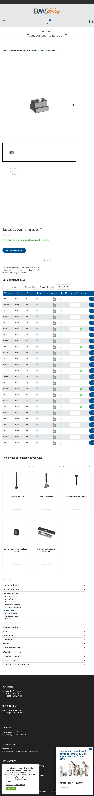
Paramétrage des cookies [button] (15, 785)
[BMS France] (47, 11)
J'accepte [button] (10, 788)
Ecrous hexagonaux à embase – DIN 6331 (16, 550)
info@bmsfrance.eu (14, 710)
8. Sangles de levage (11, 616)
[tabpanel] (39, 105)
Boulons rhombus (46, 496)
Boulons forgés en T (16, 496)
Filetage (28, 287)
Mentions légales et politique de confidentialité (20, 751)
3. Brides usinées (10, 602)
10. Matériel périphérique (10, 627)
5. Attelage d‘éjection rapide (13, 607)
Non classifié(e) (7, 635)
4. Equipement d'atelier (10, 660)
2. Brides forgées (9, 599)
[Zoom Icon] (39, 105)
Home (44, 31)
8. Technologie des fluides (11, 589)
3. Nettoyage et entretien (10, 656)
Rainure (43, 287)
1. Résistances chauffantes (11, 648)
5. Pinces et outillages (10, 585)
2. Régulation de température (12, 652)
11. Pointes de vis (8, 639)
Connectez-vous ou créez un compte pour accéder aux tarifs (25, 240)
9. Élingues (7, 619)
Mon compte (7, 749)
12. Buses (5, 631)
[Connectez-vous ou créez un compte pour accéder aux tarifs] (61, 299)
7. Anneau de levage (11, 613)
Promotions (6, 643)
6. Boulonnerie (32, 50)
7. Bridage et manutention (16, 50)
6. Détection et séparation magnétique (15, 664)
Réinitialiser (63, 287)
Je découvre (64, 787)
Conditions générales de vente (14, 734)
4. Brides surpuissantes (12, 605)
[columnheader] (9, 293)
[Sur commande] (80, 298)
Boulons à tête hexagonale (76, 496)
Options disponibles (14, 250)
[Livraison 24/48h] (81, 329)
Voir (37, 298)
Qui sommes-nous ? (10, 732)
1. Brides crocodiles (10, 596)
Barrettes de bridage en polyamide (46, 550)
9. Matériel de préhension (11, 623)
